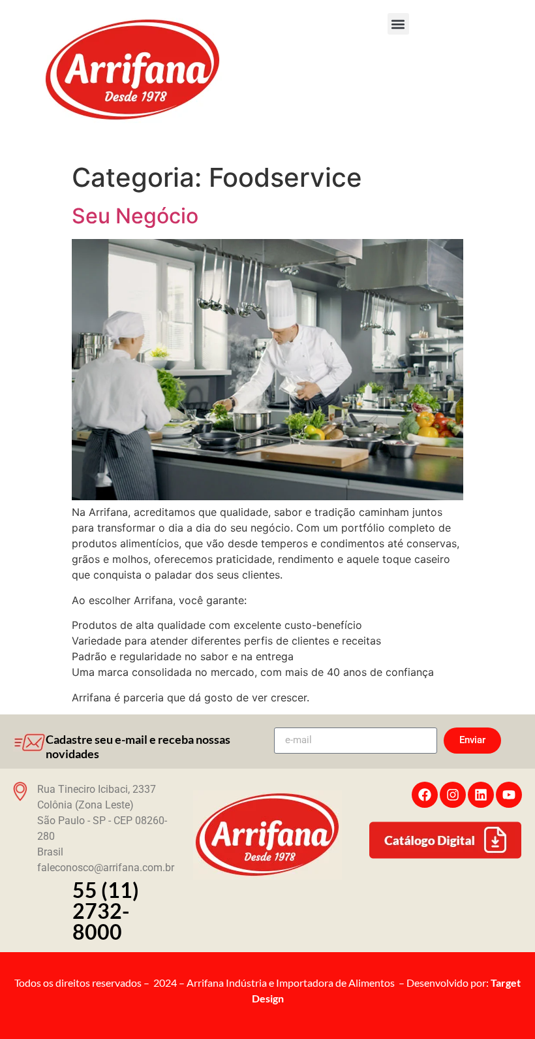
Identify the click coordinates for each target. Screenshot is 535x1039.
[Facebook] (425, 795)
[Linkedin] (481, 795)
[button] (398, 24)
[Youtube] (509, 795)
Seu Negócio (135, 216)
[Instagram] (453, 795)
